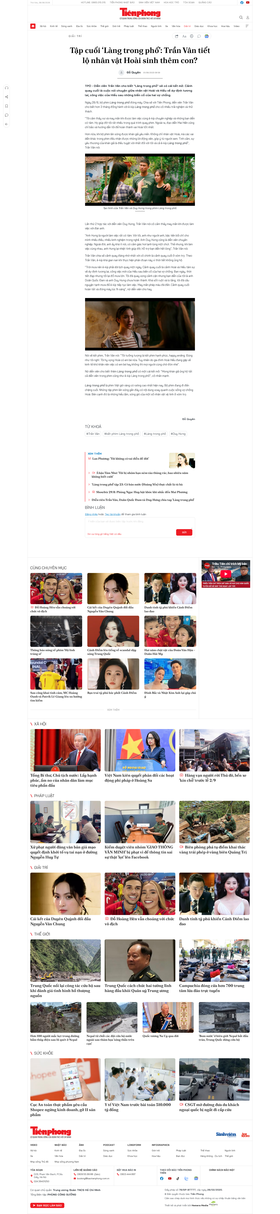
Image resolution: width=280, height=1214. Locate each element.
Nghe (6, 88)
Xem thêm (247, 26)
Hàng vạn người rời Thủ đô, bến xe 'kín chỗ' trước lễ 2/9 (212, 778)
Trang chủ (32, 26)
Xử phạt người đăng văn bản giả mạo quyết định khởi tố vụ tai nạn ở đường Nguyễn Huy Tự (63, 852)
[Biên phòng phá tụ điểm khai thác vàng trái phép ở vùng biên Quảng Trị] (214, 822)
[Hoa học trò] (245, 1135)
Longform (134, 1145)
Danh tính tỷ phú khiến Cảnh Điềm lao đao (168, 609)
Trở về (6, 124)
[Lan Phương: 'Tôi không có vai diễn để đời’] (182, 460)
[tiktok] (179, 1179)
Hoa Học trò (171, 2)
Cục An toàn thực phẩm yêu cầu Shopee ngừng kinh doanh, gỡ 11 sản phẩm (62, 1109)
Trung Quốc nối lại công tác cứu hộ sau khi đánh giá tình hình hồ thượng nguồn (65, 990)
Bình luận (6, 115)
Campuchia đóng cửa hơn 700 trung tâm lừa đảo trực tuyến (211, 988)
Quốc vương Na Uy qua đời (161, 1036)
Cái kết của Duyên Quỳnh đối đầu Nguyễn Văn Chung (110, 609)
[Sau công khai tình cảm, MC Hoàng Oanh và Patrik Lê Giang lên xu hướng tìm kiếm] (56, 674)
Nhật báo (61, 1145)
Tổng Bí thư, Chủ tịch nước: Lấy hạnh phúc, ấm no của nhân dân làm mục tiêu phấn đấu (63, 780)
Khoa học (212, 26)
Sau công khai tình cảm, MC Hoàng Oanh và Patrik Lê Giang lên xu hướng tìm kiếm (56, 696)
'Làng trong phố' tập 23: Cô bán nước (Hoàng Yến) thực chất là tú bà (137, 484)
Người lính (156, 26)
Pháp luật (129, 26)
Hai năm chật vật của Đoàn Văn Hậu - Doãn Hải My (169, 652)
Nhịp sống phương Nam (67, 1161)
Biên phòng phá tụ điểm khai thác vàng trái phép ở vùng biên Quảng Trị (213, 850)
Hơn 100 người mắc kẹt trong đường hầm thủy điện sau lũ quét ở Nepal (54, 1038)
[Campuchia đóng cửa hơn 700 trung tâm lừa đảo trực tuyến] (214, 960)
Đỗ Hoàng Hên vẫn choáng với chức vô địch (53, 609)
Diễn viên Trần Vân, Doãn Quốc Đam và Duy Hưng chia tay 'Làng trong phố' (143, 500)
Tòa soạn (188, 2)
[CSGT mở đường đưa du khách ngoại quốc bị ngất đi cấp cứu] (214, 1079)
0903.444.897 (127, 1174)
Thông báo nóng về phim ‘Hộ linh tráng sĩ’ (52, 652)
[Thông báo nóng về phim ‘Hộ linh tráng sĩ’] (56, 631)
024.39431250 (41, 1181)
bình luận (199, 36)
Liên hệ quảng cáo (85, 1170)
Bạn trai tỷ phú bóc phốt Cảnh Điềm (112, 693)
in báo (191, 36)
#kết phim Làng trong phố (121, 434)
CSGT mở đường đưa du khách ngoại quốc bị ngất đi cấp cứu (209, 1107)
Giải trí (187, 26)
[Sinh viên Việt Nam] (226, 1135)
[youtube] (248, 2)
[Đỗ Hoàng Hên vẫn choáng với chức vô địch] (56, 588)
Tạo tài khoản (113, 514)
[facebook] (242, 2)
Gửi (184, 532)
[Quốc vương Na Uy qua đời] (168, 1017)
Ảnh (81, 1145)
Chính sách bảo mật (222, 1170)
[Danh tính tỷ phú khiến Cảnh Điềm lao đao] (170, 588)
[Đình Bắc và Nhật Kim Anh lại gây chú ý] (170, 674)
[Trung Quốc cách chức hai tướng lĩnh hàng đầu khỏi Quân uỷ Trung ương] (140, 960)
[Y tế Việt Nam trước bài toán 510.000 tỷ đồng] (140, 1079)
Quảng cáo (205, 2)
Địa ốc (79, 26)
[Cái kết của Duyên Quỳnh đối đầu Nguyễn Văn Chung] (113, 588)
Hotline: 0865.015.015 (93, 2)
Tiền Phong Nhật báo (122, 2)
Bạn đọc (180, 1156)
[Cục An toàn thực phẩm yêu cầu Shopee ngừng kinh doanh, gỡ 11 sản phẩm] (65, 1079)
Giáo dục (199, 26)
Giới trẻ (116, 26)
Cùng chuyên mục (48, 567)
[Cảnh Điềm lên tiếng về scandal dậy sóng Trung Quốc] (113, 631)
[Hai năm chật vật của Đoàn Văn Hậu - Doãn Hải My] (170, 631)
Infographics (160, 1145)
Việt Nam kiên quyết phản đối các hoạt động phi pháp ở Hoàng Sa (139, 778)
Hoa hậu (225, 26)
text (184, 36)
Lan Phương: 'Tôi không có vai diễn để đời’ (120, 458)
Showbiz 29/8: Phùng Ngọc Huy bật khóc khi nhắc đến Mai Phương (141, 492)
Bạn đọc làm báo (49, 1205)
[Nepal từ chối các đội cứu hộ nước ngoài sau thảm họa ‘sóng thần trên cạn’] (112, 1017)
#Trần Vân (92, 434)
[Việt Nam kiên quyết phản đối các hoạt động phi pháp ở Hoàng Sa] (140, 750)
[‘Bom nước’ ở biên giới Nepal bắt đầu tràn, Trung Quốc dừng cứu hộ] (224, 1017)
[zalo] (188, 1179)
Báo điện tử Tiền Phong (140, 13)
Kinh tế (54, 26)
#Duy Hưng (178, 434)
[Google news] (197, 1179)
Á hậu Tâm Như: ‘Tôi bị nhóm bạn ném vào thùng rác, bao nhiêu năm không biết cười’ (140, 474)
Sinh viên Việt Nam (149, 2)
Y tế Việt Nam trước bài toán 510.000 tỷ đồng (138, 1107)
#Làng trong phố (155, 434)
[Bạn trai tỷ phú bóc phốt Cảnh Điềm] (113, 674)
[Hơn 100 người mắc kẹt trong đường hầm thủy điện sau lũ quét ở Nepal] (55, 1017)
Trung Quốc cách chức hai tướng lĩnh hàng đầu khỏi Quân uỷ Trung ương (138, 988)
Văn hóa (176, 26)
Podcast (109, 1145)
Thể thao (142, 26)
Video (236, 26)
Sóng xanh (66, 26)
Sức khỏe (92, 26)
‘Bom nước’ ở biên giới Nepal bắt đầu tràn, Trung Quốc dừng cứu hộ (223, 1038)
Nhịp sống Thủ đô (39, 1161)
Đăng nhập (91, 514)
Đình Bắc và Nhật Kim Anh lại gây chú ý (170, 694)
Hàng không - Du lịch (211, 1156)
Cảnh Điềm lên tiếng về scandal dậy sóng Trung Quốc (111, 652)
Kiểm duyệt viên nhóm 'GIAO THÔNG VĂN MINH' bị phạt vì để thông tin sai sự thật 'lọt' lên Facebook (139, 852)
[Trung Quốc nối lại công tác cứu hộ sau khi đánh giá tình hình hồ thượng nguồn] (65, 960)
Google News (206, 36)
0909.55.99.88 (85, 1174)
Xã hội (43, 26)
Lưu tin (6, 106)
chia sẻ (177, 36)
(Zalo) (97, 1174)
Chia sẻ (6, 97)
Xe (166, 26)
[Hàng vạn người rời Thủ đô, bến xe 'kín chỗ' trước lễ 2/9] (214, 750)
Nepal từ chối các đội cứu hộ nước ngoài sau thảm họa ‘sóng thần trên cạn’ (110, 1039)
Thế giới (104, 26)
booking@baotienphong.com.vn (93, 1178)
